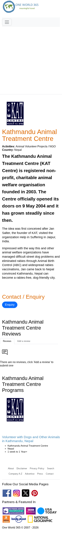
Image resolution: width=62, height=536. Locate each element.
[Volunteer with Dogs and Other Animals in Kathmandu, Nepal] (15, 410)
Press (40, 473)
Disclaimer (22, 468)
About (11, 468)
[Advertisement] (31, 59)
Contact (50, 473)
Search (50, 468)
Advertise (29, 473)
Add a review (23, 341)
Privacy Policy (37, 468)
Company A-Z (15, 473)
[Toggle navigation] (7, 22)
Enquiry (9, 304)
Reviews (7, 341)
